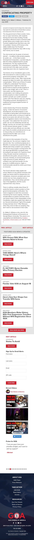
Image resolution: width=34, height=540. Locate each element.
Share (5, 16)
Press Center (6, 310)
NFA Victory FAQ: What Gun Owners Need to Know (15, 238)
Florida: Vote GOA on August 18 (17, 284)
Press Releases (17, 482)
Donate (17, 495)
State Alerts (6, 266)
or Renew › (30, 6)
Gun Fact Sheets (17, 502)
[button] (6, 469)
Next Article (28, 228)
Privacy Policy (17, 507)
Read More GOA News (17, 330)
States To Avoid (13, 341)
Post (12, 16)
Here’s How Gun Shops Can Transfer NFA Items (15, 298)
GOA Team (17, 480)
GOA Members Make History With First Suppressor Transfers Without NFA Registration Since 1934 (17, 315)
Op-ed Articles (5, 10)
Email (18, 16)
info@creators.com (16, 220)
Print (25, 16)
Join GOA (30, 2)
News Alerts (17, 492)
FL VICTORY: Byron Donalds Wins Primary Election (15, 269)
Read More (8, 244)
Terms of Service (17, 504)
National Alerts (7, 235)
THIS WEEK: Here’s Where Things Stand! (14, 254)
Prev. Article (6, 228)
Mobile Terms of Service (13, 534)
